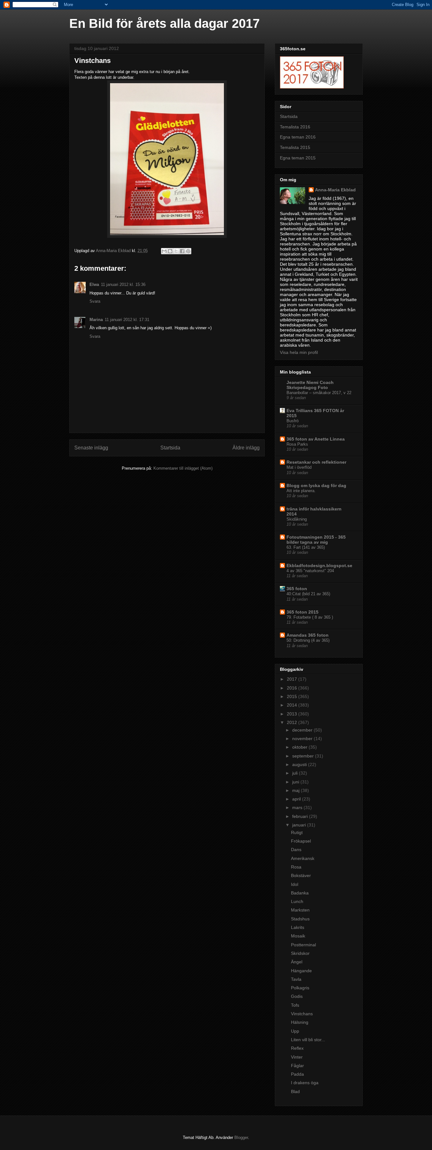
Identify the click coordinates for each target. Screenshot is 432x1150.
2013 (292, 713)
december (303, 730)
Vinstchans (302, 1013)
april (297, 798)
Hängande (301, 970)
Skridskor (300, 953)
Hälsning (299, 1022)
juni (296, 781)
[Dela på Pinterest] (188, 251)
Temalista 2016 (295, 126)
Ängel (296, 961)
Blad (295, 1091)
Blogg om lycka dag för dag (316, 485)
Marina (96, 319)
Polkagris (300, 987)
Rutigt (297, 832)
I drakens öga (304, 1082)
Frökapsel (301, 841)
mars (298, 807)
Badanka (300, 892)
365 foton (297, 588)
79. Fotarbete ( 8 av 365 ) (310, 617)
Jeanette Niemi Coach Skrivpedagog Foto (310, 385)
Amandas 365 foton (308, 635)
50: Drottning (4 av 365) (308, 640)
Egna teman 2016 (298, 136)
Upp (295, 1031)
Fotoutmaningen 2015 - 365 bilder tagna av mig (316, 540)
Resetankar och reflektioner (316, 462)
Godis (297, 996)
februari (300, 816)
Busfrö (293, 420)
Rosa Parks (297, 444)
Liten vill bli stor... (308, 1039)
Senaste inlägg (91, 447)
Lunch (297, 901)
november (303, 738)
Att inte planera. (301, 490)
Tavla (296, 979)
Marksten (300, 909)
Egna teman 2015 (298, 157)
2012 (292, 722)
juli (295, 773)
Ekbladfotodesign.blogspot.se (319, 565)
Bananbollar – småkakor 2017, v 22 (319, 392)
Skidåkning (297, 519)
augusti (300, 764)
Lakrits (297, 927)
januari (299, 824)
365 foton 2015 (302, 612)
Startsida (170, 447)
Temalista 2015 (295, 147)
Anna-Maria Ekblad (335, 189)
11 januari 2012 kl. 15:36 (123, 284)
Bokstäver (301, 875)
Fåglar (297, 1065)
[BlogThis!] (170, 251)
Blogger (241, 1137)
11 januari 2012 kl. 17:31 (127, 319)
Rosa (296, 866)
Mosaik (298, 935)
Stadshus (300, 918)
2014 (292, 705)
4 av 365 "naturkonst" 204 (310, 570)
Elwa (94, 284)
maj (296, 790)
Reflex (297, 1048)
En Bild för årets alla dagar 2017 (164, 23)
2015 (292, 696)
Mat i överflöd (299, 467)
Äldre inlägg (246, 447)
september (303, 755)
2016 (292, 687)
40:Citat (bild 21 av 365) (308, 593)
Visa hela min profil (299, 352)
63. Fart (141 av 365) (306, 547)
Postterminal (303, 944)
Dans (296, 849)
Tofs (295, 1005)
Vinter (297, 1057)
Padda (297, 1074)
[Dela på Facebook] (182, 251)
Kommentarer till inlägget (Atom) (183, 468)
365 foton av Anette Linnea (316, 439)
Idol (294, 884)
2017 (292, 679)
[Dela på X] (176, 251)
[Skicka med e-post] (164, 251)
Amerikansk (302, 858)
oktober (300, 747)
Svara (94, 301)
